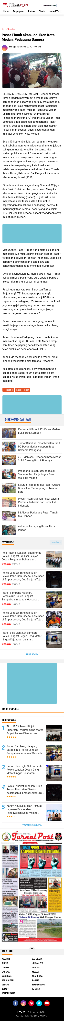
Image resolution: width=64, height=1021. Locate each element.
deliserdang (8, 993)
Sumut (5, 989)
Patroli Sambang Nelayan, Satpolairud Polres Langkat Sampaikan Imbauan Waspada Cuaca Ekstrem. (20, 596)
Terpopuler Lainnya (32, 825)
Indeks (31, 11)
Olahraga (37, 976)
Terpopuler (18, 11)
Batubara (37, 959)
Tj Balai (36, 989)
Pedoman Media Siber (37, 1012)
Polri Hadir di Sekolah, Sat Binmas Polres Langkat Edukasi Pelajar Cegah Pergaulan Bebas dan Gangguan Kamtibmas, (21, 556)
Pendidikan (8, 980)
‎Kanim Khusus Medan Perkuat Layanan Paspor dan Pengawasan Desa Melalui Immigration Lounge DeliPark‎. (24, 809)
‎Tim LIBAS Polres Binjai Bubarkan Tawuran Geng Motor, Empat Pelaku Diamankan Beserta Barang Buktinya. (25, 730)
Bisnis (42, 11)
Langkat (6, 971)
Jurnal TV (54, 11)
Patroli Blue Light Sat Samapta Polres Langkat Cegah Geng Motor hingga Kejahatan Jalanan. (21, 636)
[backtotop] (32, 950)
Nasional (7, 976)
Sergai (5, 984)
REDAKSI (21, 1012)
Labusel (36, 967)
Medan (35, 971)
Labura (5, 967)
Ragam (35, 980)
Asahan (6, 959)
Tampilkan (55, 542)
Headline (11, 29)
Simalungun (38, 984)
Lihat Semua (32, 654)
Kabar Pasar (22, 389)
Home (6, 11)
